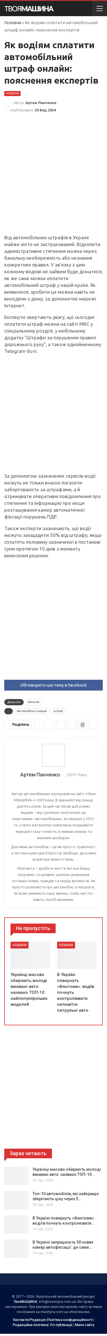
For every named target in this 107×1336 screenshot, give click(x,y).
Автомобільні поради (32, 711)
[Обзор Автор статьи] (53, 755)
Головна (12, 22)
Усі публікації (61, 1325)
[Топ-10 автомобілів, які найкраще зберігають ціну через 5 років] (16, 1200)
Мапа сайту (84, 1325)
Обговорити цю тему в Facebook (53, 685)
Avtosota (33, 702)
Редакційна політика (30, 1325)
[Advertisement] (53, 179)
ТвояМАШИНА (25, 1302)
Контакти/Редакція (29, 1320)
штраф (57, 711)
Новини (12, 93)
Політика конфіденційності (69, 1320)
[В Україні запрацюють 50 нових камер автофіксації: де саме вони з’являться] (16, 1249)
